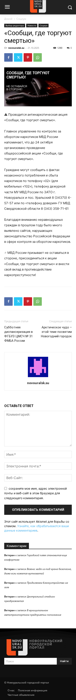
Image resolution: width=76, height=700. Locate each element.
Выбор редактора (14, 25)
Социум (21, 19)
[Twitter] (18, 57)
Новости (31, 25)
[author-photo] (38, 377)
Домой (8, 19)
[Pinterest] (28, 57)
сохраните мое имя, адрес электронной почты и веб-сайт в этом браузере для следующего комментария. (35, 493)
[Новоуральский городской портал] (38, 647)
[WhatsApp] (37, 57)
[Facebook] (8, 57)
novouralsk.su (16, 47)
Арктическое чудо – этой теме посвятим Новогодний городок (56, 331)
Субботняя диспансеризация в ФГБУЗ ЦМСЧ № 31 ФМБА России (18, 334)
